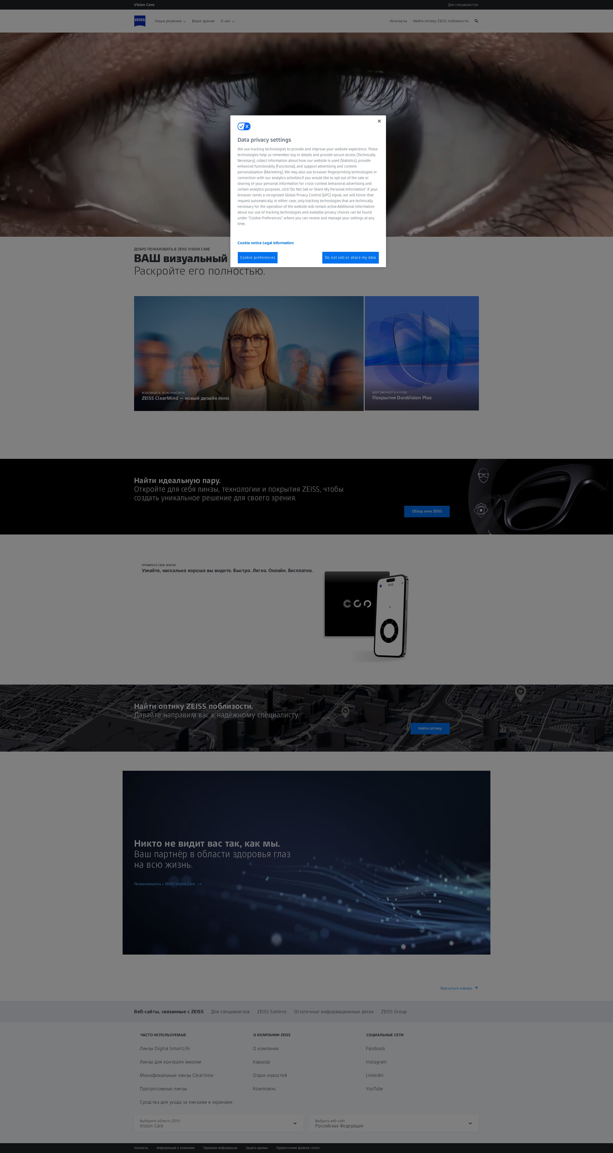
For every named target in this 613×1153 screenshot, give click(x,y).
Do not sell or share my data (350, 257)
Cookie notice (250, 243)
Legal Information (278, 243)
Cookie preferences (257, 257)
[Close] (379, 121)
